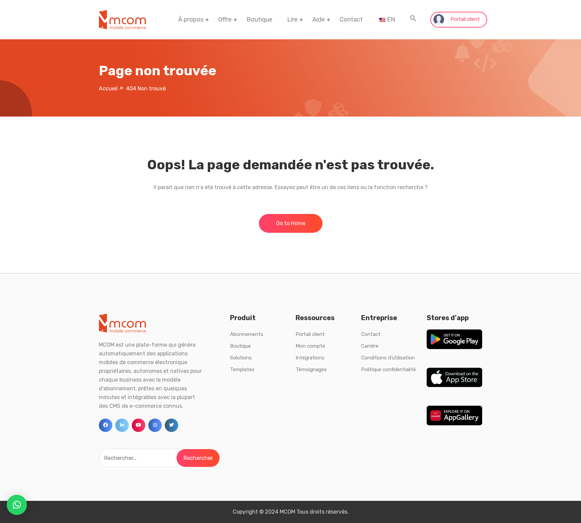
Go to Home (290, 223)
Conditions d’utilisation (388, 358)
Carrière (370, 346)
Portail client (464, 19)
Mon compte (310, 346)
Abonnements (246, 334)
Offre (225, 19)
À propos (190, 19)
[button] (413, 19)
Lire (292, 19)
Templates (242, 369)
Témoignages (311, 369)
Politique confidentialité (388, 369)
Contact (351, 19)
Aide (318, 19)
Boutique (259, 19)
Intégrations (310, 358)
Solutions (241, 358)
